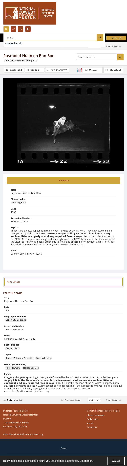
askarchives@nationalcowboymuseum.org (23, 434)
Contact (63, 448)
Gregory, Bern (19, 202)
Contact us (92, 427)
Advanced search (13, 43)
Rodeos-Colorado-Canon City (20, 358)
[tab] (63, 180)
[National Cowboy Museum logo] (29, 13)
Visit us (90, 423)
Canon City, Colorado (16, 319)
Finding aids (92, 419)
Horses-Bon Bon (31, 367)
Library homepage (95, 415)
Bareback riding (43, 358)
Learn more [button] (86, 460)
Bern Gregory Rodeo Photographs (21, 60)
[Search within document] (120, 57)
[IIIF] (79, 70)
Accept (116, 461)
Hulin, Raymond (13, 367)
